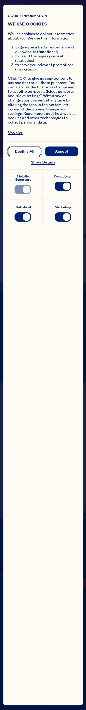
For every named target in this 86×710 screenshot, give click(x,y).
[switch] (23, 189)
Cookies (15, 132)
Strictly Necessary (22, 178)
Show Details (43, 162)
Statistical (23, 207)
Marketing (63, 207)
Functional (63, 176)
